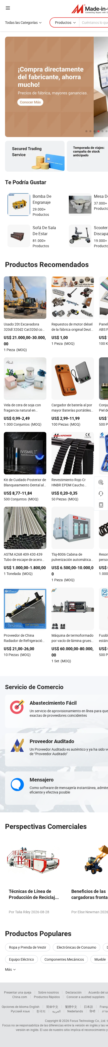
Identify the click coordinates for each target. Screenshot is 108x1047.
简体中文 (52, 1007)
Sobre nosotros (48, 992)
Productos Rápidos (47, 997)
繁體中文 (71, 1007)
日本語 (88, 1007)
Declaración (74, 992)
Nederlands (75, 1011)
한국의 (40, 1011)
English (34, 1007)
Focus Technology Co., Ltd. (88, 1021)
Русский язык (20, 1011)
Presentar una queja (17, 992)
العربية (56, 1011)
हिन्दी (92, 1011)
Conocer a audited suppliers (85, 997)
